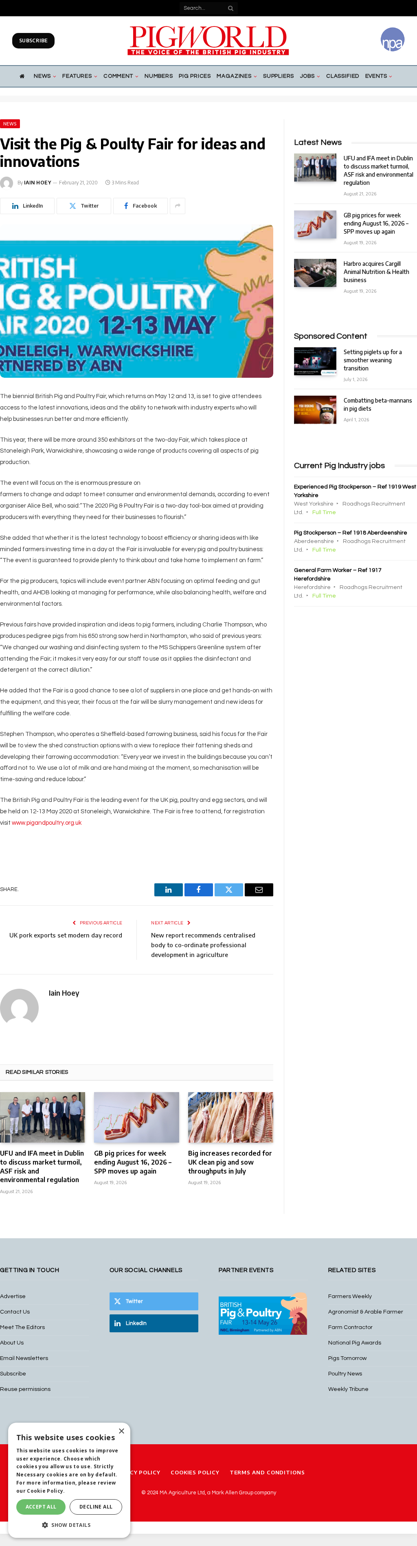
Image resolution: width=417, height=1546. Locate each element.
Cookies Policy (195, 1472)
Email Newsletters (24, 1358)
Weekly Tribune (348, 1389)
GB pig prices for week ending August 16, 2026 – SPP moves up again (132, 1162)
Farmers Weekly (350, 1296)
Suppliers (278, 76)
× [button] (121, 1431)
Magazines (234, 76)
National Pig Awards (354, 1343)
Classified (342, 76)
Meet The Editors (22, 1327)
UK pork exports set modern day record (65, 935)
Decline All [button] (95, 1506)
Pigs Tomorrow (347, 1358)
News (42, 76)
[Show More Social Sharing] (177, 206)
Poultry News (345, 1374)
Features (77, 76)
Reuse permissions (25, 1389)
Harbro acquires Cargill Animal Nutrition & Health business (376, 271)
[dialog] (69, 1480)
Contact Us (15, 1312)
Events (376, 76)
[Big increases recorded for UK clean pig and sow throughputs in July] (230, 1117)
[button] (69, 1525)
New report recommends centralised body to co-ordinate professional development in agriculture (203, 944)
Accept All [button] (41, 1506)
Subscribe (33, 40)
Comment (118, 76)
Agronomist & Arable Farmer (365, 1312)
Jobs (307, 76)
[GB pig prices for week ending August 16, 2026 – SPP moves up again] (136, 1117)
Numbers (159, 76)
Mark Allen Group (232, 1493)
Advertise (13, 1296)
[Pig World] (208, 40)
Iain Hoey (37, 183)
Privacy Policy (136, 1472)
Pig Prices (195, 76)
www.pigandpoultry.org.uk (46, 823)
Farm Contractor (350, 1327)
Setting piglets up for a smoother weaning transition (373, 360)
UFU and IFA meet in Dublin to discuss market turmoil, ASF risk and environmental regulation (42, 1166)
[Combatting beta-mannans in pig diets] (315, 410)
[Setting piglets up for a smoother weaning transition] (315, 361)
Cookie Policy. (46, 1490)
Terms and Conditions (267, 1472)
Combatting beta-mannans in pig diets (378, 404)
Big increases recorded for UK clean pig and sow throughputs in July (230, 1162)
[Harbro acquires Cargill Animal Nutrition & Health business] (315, 273)
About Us (12, 1343)
